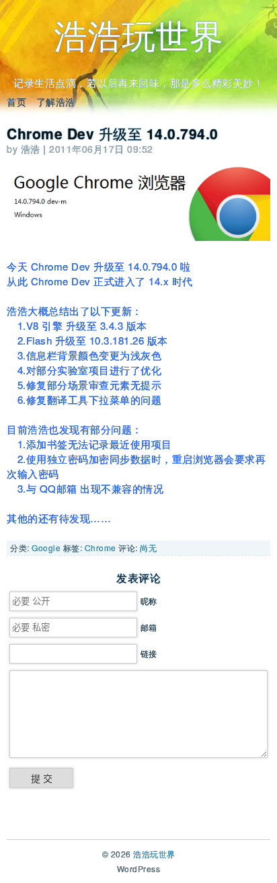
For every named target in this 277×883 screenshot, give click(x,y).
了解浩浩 (55, 101)
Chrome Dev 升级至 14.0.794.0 (113, 133)
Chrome (100, 547)
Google (46, 547)
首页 (16, 101)
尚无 (148, 547)
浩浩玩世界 (139, 34)
